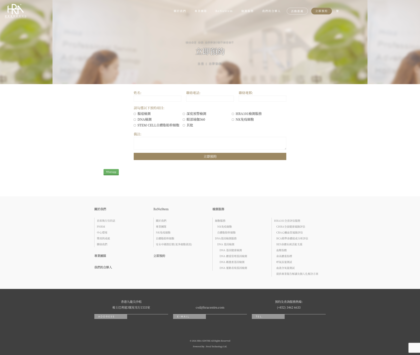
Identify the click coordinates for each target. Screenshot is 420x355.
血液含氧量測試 (285, 268)
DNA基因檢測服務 (226, 238)
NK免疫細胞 (163, 232)
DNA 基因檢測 (225, 244)
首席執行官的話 (106, 221)
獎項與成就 (103, 238)
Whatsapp (111, 171)
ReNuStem (224, 11)
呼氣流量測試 (284, 262)
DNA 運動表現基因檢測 (233, 268)
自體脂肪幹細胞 (165, 238)
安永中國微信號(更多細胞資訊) (174, 244)
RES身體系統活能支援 (289, 244)
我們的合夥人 (271, 11)
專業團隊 (201, 11)
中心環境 (102, 232)
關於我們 (180, 11)
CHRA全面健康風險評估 (290, 226)
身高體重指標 (284, 256)
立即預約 (321, 11)
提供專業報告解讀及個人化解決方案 (297, 274)
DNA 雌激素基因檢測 (232, 262)
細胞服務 (220, 221)
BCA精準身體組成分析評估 (292, 238)
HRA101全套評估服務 (287, 221)
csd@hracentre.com (210, 307)
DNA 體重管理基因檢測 (233, 256)
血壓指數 (281, 250)
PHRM (101, 226)
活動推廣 (297, 11)
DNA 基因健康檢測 (231, 250)
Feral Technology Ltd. (216, 346)
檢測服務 (247, 11)
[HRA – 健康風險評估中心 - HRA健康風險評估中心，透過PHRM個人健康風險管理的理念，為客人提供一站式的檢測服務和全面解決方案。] (15, 11)
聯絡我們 (102, 244)
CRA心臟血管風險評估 (289, 232)
